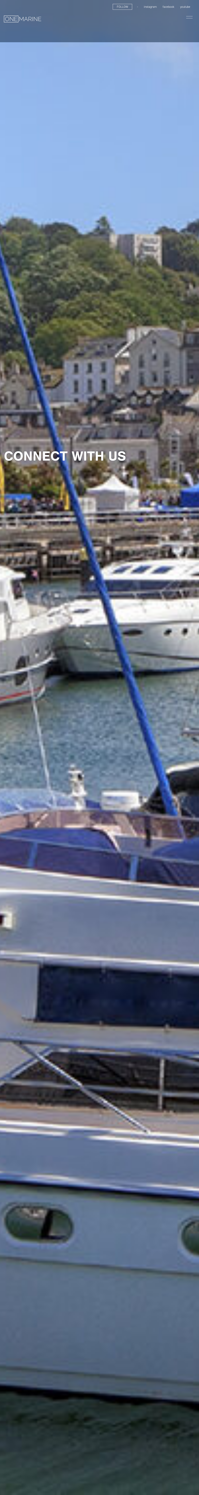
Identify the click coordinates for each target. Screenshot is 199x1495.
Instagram (150, 7)
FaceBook (168, 7)
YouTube (185, 7)
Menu (189, 17)
